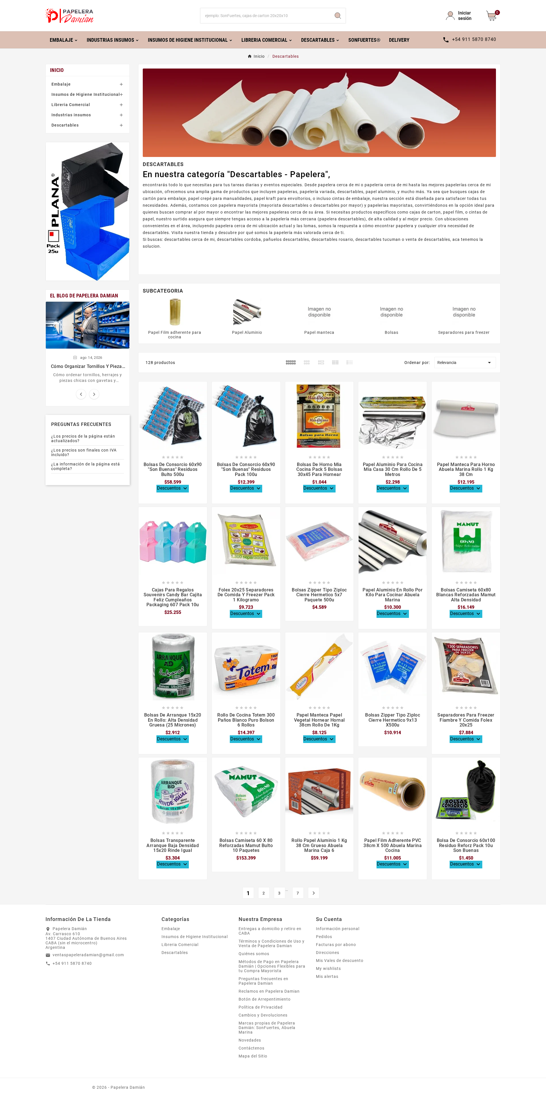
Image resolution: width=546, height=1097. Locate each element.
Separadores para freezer (464, 332)
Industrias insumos (71, 115)
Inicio (57, 70)
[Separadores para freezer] (464, 311)
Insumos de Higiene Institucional (85, 94)
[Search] (338, 16)
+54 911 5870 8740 (72, 963)
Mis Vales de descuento (339, 960)
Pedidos (324, 936)
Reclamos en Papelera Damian (269, 991)
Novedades (250, 1040)
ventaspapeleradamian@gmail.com (88, 955)
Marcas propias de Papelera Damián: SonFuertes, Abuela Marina (267, 1027)
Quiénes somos (254, 953)
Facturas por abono (336, 944)
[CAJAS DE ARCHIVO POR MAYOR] (88, 211)
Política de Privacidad (261, 1007)
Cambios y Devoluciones (263, 1015)
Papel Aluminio (247, 332)
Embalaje (61, 84)
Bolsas (391, 332)
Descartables (65, 125)
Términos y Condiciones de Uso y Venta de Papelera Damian (272, 943)
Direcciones (327, 952)
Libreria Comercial (70, 104)
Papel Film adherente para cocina (174, 334)
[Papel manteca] (319, 311)
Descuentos (173, 488)
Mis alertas (327, 976)
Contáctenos (251, 1048)
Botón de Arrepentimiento (265, 999)
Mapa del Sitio (253, 1056)
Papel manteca (319, 332)
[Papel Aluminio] (247, 311)
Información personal (337, 928)
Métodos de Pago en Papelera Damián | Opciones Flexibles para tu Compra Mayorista (272, 966)
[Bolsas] (392, 311)
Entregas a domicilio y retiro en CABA (270, 930)
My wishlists (328, 968)
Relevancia (465, 362)
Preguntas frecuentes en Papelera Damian (263, 981)
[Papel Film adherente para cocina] (175, 311)
